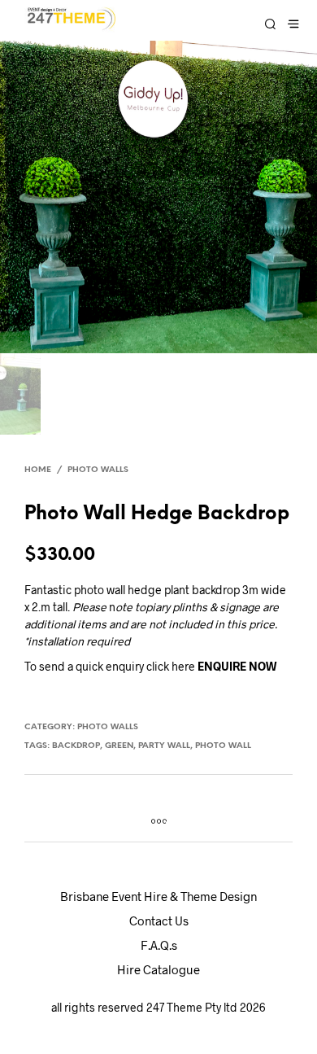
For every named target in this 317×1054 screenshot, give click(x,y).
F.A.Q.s (159, 945)
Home (37, 470)
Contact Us (159, 920)
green (119, 745)
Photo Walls (97, 470)
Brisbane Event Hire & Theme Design (158, 896)
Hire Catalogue (158, 969)
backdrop (76, 745)
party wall (164, 745)
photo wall (223, 745)
